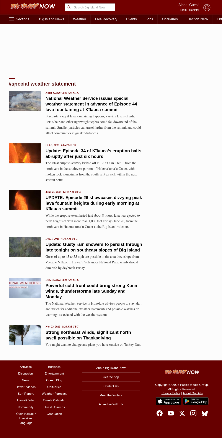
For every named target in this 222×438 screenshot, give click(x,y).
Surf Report (26, 393)
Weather (79, 19)
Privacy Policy (171, 393)
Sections (22, 19)
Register (194, 9)
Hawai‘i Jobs (25, 400)
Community (25, 407)
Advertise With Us (111, 404)
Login (183, 9)
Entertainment (54, 373)
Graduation (54, 413)
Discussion (25, 373)
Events (131, 19)
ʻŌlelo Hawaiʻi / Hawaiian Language (26, 418)
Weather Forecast (54, 393)
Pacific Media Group (194, 384)
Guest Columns (54, 407)
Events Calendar (54, 400)
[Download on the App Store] (168, 401)
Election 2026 (197, 19)
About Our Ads (193, 393)
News (25, 380)
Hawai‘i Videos (26, 387)
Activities (26, 366)
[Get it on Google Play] (196, 401)
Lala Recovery (106, 19)
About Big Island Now (111, 368)
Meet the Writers (111, 395)
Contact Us (111, 386)
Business (54, 366)
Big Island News (51, 19)
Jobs (149, 19)
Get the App (111, 377)
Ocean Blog (54, 380)
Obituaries (170, 19)
